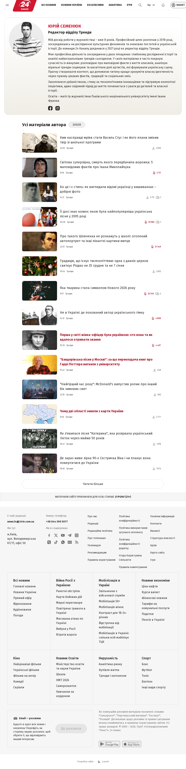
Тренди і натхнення (112, 675)
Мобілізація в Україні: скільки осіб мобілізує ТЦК (114, 637)
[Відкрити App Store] (131, 744)
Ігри (129, 5)
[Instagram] (57, 108)
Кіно (16, 658)
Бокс (145, 664)
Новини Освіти (67, 658)
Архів (153, 545)
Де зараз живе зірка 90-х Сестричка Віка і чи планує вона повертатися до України (105, 460)
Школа (60, 674)
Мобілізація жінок (111, 607)
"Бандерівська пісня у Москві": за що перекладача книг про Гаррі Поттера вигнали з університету (106, 361)
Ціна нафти (150, 586)
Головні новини (24, 586)
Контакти (155, 523)
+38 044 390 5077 (57, 521)
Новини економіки (156, 580)
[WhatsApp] (63, 542)
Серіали (18, 687)
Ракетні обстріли (68, 591)
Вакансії (155, 530)
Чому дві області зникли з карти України (91, 411)
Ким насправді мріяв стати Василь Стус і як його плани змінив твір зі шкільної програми (109, 140)
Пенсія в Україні (153, 619)
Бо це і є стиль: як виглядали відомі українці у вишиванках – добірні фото (108, 189)
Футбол (147, 670)
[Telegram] (70, 535)
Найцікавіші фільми (27, 664)
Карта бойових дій (69, 597)
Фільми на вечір (24, 675)
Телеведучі (94, 545)
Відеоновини (22, 603)
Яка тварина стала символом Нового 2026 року (97, 288)
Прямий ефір (22, 598)
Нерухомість (108, 658)
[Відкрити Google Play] (109, 744)
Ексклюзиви (95, 5)
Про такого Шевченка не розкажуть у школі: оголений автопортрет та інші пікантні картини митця (103, 238)
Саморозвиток (66, 686)
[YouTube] (63, 535)
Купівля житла (109, 670)
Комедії (18, 681)
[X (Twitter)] (56, 535)
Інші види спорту (154, 687)
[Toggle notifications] (163, 5)
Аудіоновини (22, 609)
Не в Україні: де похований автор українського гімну (102, 313)
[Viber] (49, 542)
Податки (147, 614)
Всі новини (48, 5)
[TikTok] (56, 542)
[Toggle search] (140, 5)
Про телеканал (97, 538)
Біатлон (147, 681)
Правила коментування (133, 567)
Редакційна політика (100, 530)
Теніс (145, 675)
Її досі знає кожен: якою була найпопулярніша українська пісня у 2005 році (106, 214)
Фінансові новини (154, 598)
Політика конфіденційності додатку (129, 544)
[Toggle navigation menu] (7, 5)
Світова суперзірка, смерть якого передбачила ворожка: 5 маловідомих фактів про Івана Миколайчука (106, 164)
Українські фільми (26, 670)
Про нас (92, 516)
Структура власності (162, 538)
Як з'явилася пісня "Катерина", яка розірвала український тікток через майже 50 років (106, 435)
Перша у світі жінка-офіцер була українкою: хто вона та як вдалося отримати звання (106, 337)
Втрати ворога (66, 634)
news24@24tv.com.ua (20, 521)
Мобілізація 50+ (109, 601)
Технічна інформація (162, 516)
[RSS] (77, 542)
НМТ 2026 (62, 680)
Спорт (146, 658)
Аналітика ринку (110, 664)
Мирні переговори (69, 602)
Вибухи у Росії (66, 629)
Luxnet (105, 761)
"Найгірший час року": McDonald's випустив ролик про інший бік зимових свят (108, 386)
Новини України (71, 5)
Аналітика (115, 5)
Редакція (93, 523)
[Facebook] (50, 108)
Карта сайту (157, 552)
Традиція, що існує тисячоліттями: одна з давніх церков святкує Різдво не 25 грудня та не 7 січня (104, 263)
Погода (18, 615)
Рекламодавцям (97, 552)
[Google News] (70, 542)
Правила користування (101, 559)
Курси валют (151, 592)
